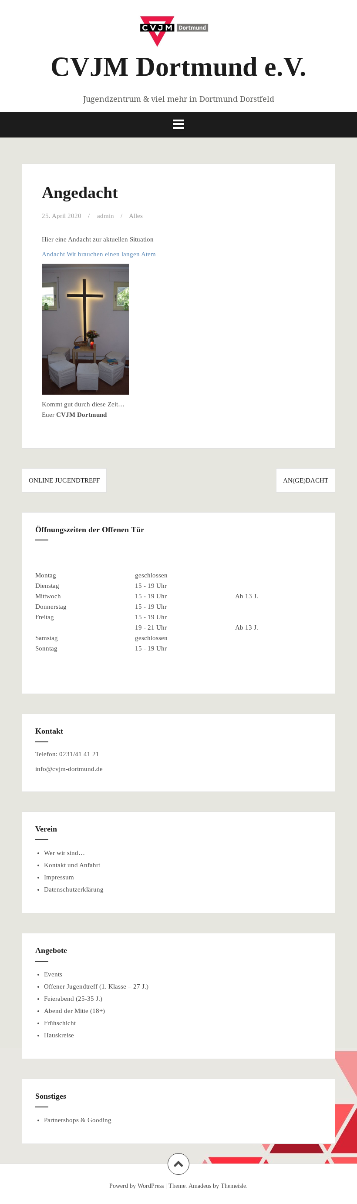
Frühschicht (60, 1023)
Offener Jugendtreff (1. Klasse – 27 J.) (96, 986)
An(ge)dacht (305, 480)
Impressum (59, 877)
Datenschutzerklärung (74, 889)
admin (105, 215)
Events (53, 974)
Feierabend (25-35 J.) (73, 998)
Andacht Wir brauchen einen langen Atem (99, 254)
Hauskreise (59, 1035)
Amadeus (200, 1186)
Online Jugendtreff (64, 480)
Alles (136, 215)
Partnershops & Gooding (77, 1120)
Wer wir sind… (64, 852)
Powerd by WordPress (136, 1186)
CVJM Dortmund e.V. (178, 66)
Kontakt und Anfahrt (72, 865)
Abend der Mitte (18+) (74, 1010)
